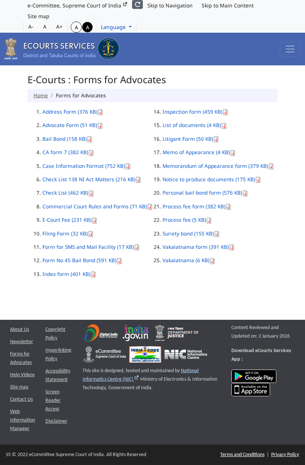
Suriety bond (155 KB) (188, 233)
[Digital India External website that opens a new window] (101, 334)
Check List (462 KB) (65, 192)
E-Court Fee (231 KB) (67, 219)
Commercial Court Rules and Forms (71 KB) (94, 206)
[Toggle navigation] (290, 49)
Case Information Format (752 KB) (83, 165)
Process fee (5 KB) (184, 219)
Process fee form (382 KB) (194, 206)
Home (40, 95)
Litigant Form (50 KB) (188, 138)
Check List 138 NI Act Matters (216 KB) (88, 179)
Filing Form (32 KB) (65, 233)
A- (30, 26)
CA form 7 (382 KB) (65, 152)
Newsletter (21, 341)
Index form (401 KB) (66, 273)
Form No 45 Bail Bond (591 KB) (79, 260)
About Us (19, 329)
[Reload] (137, 4)
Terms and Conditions (242, 454)
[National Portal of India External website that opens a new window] (136, 334)
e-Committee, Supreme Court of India (75, 5)
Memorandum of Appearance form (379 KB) (215, 165)
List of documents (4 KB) (192, 125)
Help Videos (22, 375)
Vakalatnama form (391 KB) (196, 246)
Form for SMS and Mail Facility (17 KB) (88, 246)
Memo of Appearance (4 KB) (196, 152)
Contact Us (21, 399)
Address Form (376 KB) (69, 111)
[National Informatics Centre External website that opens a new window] (186, 356)
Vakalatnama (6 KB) (186, 260)
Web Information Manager (22, 420)
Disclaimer (56, 421)
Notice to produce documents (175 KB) (209, 179)
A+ (59, 26)
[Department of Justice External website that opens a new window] (177, 334)
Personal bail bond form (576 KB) (202, 192)
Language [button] (114, 26)
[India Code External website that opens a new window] (145, 356)
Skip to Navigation (170, 5)
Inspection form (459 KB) (192, 111)
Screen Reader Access (53, 401)
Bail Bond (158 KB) (64, 138)
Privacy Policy (285, 454)
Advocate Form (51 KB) (69, 125)
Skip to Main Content (228, 5)
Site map (38, 16)
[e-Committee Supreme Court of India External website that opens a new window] (105, 356)
